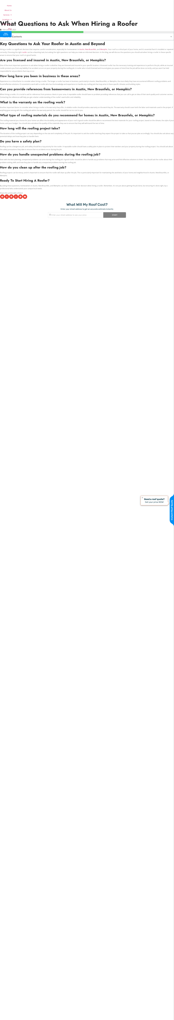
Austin (81, 49)
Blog (10, 29)
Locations (6, 19)
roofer (24, 52)
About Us (8, 10)
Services (6, 15)
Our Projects (7, 24)
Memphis (103, 49)
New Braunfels (90, 49)
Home (9, 6)
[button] (171, 36)
